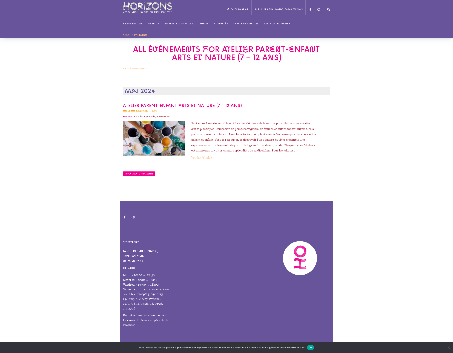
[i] (319, 7)
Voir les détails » (201, 157)
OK (310, 347)
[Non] (448, 347)
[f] (310, 7)
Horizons (127, 116)
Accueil (127, 35)
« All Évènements (134, 68)
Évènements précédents (139, 174)
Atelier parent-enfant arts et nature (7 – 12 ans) (182, 105)
